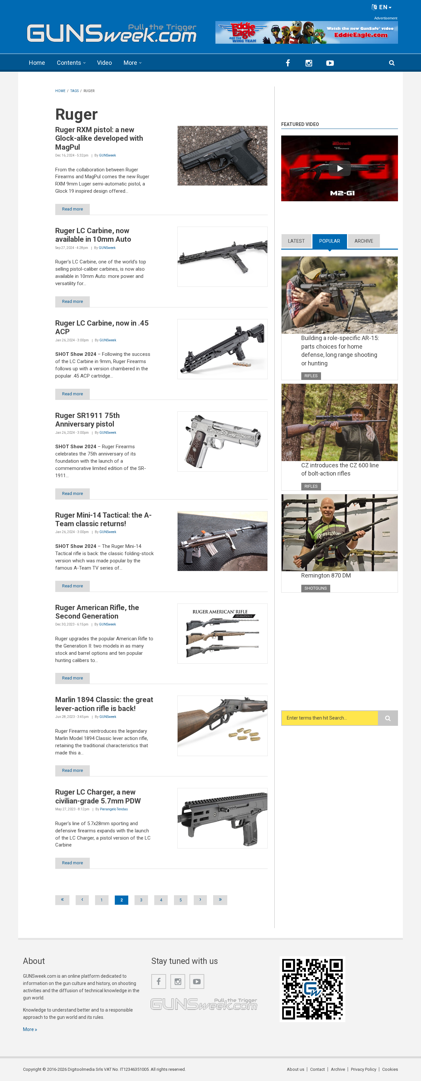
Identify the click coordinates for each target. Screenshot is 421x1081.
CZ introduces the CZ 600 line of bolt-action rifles (340, 469)
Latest (296, 241)
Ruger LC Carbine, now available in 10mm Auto (93, 235)
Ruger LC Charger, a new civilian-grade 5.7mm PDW (98, 796)
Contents (69, 62)
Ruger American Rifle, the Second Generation (97, 611)
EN (382, 7)
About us (295, 1069)
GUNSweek (107, 155)
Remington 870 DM (326, 575)
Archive (364, 241)
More (130, 62)
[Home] (112, 31)
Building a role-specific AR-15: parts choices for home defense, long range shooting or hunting (340, 350)
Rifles (311, 375)
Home (37, 62)
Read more (72, 209)
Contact (317, 1069)
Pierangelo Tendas (114, 809)
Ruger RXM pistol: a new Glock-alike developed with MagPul (99, 138)
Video (104, 62)
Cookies (390, 1069)
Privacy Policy (363, 1069)
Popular (333, 241)
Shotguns (316, 588)
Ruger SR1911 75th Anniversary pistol (87, 419)
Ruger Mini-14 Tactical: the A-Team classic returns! (103, 519)
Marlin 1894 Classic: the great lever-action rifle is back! (104, 704)
